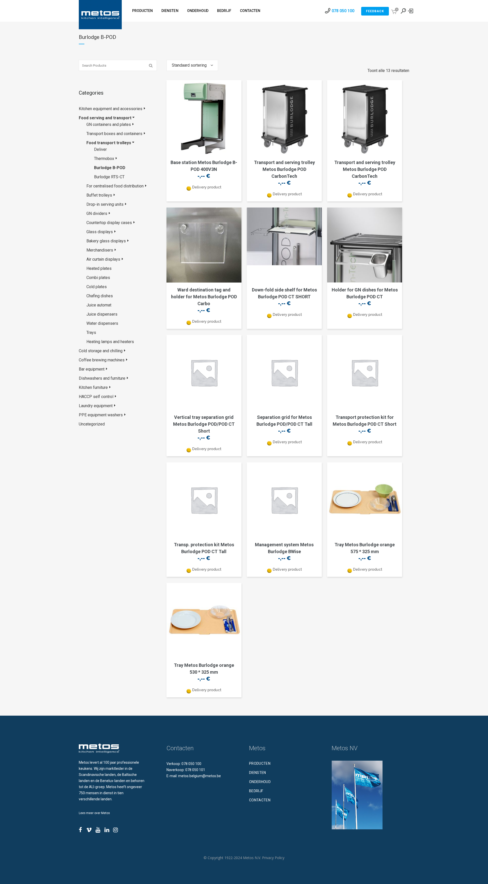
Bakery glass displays (106, 241)
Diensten (257, 773)
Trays (91, 332)
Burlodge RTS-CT (109, 176)
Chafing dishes (99, 295)
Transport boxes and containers (114, 133)
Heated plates (99, 268)
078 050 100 (343, 10)
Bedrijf (256, 791)
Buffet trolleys (99, 195)
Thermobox (104, 158)
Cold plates (96, 286)
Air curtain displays (103, 259)
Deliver (100, 149)
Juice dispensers (101, 314)
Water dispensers (102, 323)
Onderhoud (260, 782)
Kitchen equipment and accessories (110, 108)
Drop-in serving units (105, 204)
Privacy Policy (273, 857)
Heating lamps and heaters (110, 341)
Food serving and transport (105, 117)
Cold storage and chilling (101, 350)
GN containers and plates (108, 124)
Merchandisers (99, 250)
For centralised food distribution (115, 186)
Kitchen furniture (93, 387)
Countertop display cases (109, 222)
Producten (259, 763)
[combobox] (192, 65)
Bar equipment (91, 369)
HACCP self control (96, 396)
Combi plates (98, 277)
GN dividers (96, 213)
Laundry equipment (96, 405)
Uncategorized (92, 424)
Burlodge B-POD (109, 167)
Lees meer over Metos (94, 813)
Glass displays (99, 231)
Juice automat (98, 305)
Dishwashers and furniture (102, 378)
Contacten (259, 800)
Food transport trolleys (108, 142)
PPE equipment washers (101, 414)
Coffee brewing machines (102, 360)
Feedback (375, 11)
